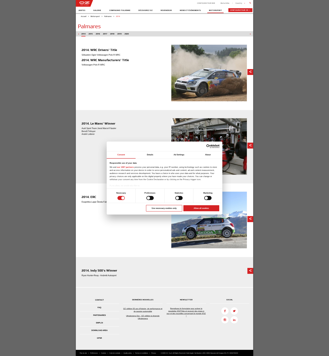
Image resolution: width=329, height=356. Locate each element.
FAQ (99, 307)
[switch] (150, 198)
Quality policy (128, 353)
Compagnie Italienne (119, 10)
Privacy (153, 353)
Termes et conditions (141, 353)
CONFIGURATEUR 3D (239, 10)
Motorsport (215, 10)
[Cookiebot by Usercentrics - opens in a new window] (208, 146)
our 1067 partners (125, 167)
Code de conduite (114, 353)
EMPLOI (99, 323)
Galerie (97, 10)
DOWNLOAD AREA (99, 330)
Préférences (94, 353)
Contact (99, 300)
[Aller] (250, 2)
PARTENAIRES (99, 315)
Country (238, 3)
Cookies (103, 353)
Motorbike (225, 3)
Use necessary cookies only (164, 208)
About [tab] (208, 155)
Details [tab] (150, 155)
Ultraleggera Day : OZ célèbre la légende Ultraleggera (142, 317)
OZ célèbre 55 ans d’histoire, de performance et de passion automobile (142, 310)
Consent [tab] (121, 155)
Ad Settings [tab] (179, 155)
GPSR (99, 338)
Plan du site (83, 353)
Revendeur (166, 10)
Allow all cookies (201, 208)
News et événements (190, 10)
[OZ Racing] (120, 3)
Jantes (81, 10)
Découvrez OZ (145, 10)
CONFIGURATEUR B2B (206, 3)
